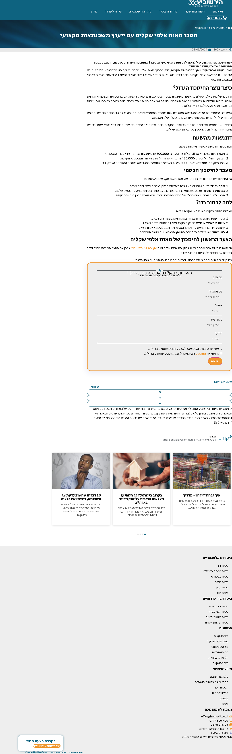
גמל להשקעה (220, 663)
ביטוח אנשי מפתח (218, 611)
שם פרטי (217, 277)
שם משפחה (215, 291)
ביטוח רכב (222, 593)
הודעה (218, 333)
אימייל (218, 305)
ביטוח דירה (222, 565)
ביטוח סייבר (221, 582)
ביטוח (225, 703)
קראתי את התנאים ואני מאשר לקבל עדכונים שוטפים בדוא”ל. (185, 348)
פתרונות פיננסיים (140, 11)
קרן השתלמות (220, 652)
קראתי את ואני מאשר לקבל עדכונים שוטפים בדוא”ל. (181, 353)
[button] (159, 392)
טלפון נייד (216, 319)
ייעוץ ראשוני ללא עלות (144, 248)
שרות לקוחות (113, 11)
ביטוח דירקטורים (218, 606)
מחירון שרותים (220, 693)
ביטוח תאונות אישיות (216, 622)
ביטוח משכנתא (219, 576)
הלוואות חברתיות (218, 657)
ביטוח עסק (222, 587)
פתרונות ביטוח (168, 11)
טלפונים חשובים (219, 676)
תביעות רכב (221, 687)
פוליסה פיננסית (219, 646)
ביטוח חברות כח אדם (215, 571)
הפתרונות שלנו (195, 11)
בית (230, 28)
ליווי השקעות (221, 636)
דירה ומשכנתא (203, 28)
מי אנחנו (217, 11)
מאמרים (220, 28)
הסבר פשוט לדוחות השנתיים (211, 682)
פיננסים (224, 698)
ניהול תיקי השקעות (217, 641)
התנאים (201, 353)
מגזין (94, 11)
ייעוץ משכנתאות (222, 382)
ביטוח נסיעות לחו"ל (217, 617)
